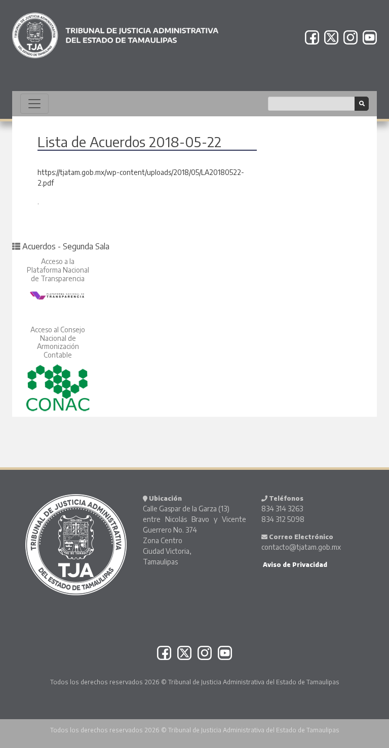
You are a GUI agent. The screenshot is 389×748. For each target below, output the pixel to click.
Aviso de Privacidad (294, 564)
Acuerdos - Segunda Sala (65, 246)
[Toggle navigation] (34, 104)
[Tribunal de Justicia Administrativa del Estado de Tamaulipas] (115, 31)
